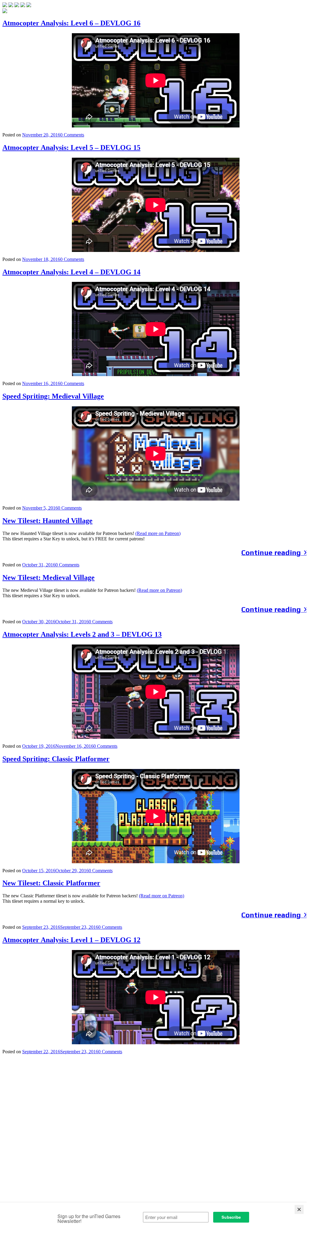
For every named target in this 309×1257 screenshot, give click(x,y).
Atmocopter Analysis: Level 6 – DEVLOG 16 (71, 23)
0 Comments (72, 134)
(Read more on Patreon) (158, 533)
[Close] (299, 1209)
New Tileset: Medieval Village (48, 577)
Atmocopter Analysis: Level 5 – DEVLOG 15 (71, 147)
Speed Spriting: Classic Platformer (56, 759)
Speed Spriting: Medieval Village (53, 396)
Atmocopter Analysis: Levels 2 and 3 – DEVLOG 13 (82, 634)
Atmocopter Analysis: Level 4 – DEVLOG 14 (71, 272)
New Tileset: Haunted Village (47, 521)
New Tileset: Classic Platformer (51, 883)
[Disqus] (155, 1129)
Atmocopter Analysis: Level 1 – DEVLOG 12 (71, 940)
